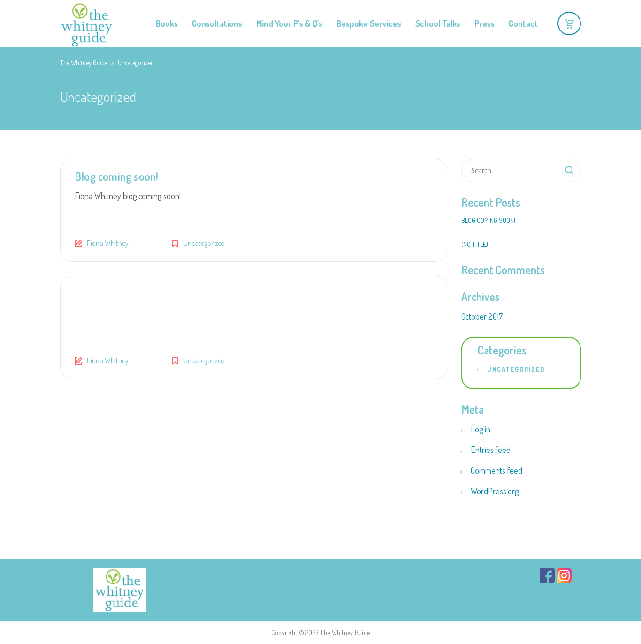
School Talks (437, 23)
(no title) (474, 244)
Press (484, 23)
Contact (523, 23)
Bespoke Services (368, 23)
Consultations (217, 23)
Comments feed (496, 470)
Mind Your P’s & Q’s (289, 23)
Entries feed (491, 450)
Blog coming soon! (116, 176)
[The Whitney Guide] (86, 23)
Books (167, 23)
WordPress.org (495, 491)
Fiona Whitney (108, 243)
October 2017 (482, 316)
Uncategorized (204, 243)
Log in (480, 429)
